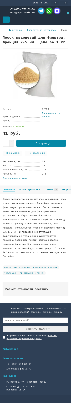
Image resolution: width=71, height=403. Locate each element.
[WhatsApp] (49, 11)
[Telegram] (41, 11)
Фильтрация (16, 30)
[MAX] (57, 11)
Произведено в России (51, 115)
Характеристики (29, 189)
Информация (10, 349)
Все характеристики (15, 178)
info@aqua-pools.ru (22, 12)
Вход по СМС (40, 2)
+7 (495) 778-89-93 (22, 9)
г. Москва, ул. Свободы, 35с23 (26, 382)
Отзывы (50, 189)
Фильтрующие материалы (41, 30)
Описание (9, 189)
